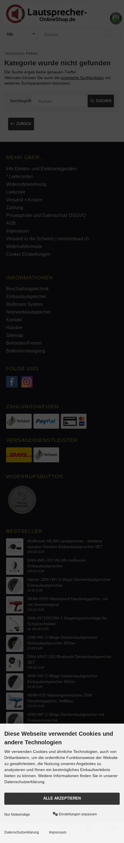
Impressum (57, 832)
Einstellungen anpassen (77, 814)
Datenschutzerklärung (21, 832)
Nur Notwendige (17, 815)
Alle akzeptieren (62, 798)
